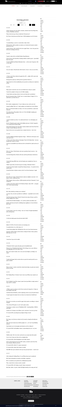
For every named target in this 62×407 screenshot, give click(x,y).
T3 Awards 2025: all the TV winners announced (16, 345)
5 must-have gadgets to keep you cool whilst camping (17, 92)
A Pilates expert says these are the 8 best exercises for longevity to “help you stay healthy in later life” (22, 289)
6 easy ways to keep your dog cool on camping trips (17, 337)
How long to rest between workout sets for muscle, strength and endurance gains (21, 320)
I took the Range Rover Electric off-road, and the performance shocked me (21, 154)
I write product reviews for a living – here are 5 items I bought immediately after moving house (22, 211)
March (41, 23)
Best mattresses (35, 386)
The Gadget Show (40, 5)
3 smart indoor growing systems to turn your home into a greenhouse (20, 94)
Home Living (30, 3)
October (41, 49)
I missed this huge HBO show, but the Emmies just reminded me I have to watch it (21, 161)
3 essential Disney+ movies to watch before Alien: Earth (17, 42)
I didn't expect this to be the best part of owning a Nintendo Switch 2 (20, 164)
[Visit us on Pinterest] (38, 1)
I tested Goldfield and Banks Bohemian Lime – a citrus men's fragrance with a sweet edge (22, 62)
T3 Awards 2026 (32, 5)
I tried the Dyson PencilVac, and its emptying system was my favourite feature (22, 292)
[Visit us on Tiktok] (44, 1)
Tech (22, 3)
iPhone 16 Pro (26, 381)
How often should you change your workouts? (16, 191)
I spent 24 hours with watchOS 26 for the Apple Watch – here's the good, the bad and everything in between (22, 49)
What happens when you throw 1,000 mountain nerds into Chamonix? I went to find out (22, 181)
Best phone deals (45, 381)
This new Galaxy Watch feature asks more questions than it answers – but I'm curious (21, 151)
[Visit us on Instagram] (41, 1)
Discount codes (45, 386)
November (42, 72)
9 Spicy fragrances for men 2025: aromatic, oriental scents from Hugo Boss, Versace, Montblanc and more (22, 31)
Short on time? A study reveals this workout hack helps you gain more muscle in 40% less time (22, 267)
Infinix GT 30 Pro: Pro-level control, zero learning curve (18, 225)
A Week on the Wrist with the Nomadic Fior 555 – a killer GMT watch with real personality (22, 76)
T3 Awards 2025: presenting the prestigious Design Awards (18, 312)
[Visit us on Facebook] (35, 1)
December (42, 52)
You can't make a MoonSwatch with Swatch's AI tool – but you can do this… (22, 69)
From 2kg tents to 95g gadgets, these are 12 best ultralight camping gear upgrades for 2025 (21, 112)
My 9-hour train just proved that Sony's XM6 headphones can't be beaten (21, 36)
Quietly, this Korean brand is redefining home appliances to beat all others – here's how (22, 203)
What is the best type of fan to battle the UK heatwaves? (18, 34)
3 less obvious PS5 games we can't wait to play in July (17, 304)
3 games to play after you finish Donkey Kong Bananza (17, 56)
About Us (36, 394)
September (42, 47)
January (41, 20)
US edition (21, 405)
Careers (40, 396)
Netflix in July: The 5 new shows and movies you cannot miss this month (21, 335)
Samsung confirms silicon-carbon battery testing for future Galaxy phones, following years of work (22, 232)
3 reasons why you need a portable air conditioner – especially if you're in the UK (22, 194)
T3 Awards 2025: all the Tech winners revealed (16, 347)
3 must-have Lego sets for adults (13, 239)
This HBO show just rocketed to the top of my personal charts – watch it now (22, 349)
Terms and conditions (42, 394)
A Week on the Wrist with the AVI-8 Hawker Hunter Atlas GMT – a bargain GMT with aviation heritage (22, 184)
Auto (37, 3)
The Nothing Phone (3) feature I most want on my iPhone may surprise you (22, 275)
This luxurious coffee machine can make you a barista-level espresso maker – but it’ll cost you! (22, 45)
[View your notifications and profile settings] (50, 1)
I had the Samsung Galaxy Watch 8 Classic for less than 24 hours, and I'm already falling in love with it (21, 197)
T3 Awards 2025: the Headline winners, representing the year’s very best (21, 328)
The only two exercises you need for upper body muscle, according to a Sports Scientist (22, 302)
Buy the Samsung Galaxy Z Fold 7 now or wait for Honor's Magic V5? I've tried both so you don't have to (22, 97)
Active (26, 3)
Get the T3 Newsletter (24, 5)
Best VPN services (27, 386)
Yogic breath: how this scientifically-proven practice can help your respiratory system (22, 82)
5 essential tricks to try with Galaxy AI (14, 227)
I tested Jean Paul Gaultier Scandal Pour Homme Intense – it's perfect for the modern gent (22, 167)
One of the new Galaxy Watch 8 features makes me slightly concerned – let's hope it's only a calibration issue (22, 177)
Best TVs (34, 383)
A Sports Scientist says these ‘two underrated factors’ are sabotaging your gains (21, 120)
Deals (17, 5)
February (41, 37)
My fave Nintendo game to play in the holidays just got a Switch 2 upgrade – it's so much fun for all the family (22, 123)
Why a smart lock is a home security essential (15, 363)
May (41, 26)
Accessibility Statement (20, 394)
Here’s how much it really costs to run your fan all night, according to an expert (21, 252)
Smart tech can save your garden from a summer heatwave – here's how (21, 130)
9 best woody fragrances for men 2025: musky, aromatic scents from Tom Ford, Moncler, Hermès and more (21, 342)
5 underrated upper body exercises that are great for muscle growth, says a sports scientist (22, 260)
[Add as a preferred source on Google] (31, 401)
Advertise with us (35, 396)
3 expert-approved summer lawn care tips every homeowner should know (21, 294)
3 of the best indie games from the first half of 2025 (17, 218)
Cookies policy (28, 396)
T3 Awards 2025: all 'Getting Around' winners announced (18, 365)
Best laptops (35, 381)
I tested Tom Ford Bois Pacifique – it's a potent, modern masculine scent (21, 200)
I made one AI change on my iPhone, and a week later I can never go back (21, 310)
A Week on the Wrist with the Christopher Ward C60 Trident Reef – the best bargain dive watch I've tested (22, 140)
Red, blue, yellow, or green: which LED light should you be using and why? (22, 367)
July (41, 29)
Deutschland (32, 376)
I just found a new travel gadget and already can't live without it (19, 326)
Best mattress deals (45, 383)
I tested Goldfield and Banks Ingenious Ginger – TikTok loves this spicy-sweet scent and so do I (22, 137)
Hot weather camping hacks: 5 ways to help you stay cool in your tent (20, 104)
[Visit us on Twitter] (36, 1)
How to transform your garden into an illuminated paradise (18, 360)
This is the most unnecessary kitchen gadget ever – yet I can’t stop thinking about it (22, 323)
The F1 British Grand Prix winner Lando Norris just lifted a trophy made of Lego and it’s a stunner (22, 282)
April (41, 40)
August (41, 46)
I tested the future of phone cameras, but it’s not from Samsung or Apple (21, 170)
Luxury (34, 3)
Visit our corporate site (40, 404)
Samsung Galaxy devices (28, 383)
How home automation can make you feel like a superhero (18, 358)
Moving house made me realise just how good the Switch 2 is (19, 79)
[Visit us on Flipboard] (42, 1)
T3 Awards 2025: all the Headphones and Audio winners (18, 339)
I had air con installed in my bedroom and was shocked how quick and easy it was (22, 144)
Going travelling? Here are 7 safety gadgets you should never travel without (22, 106)
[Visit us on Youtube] (39, 1)
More (40, 3)
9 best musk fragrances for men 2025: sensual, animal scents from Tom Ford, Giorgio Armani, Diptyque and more (22, 127)
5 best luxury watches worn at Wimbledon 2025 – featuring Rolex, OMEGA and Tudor (22, 307)
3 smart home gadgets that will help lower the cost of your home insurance (21, 229)
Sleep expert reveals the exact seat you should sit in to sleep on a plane (20, 89)
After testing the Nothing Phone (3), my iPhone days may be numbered (21, 356)
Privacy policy (23, 396)
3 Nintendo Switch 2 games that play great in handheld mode (19, 246)
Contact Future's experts (29, 394)
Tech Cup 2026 (47, 5)
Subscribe (53, 1)
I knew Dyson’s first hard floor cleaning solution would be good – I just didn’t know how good (22, 59)
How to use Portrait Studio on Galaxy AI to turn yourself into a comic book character (22, 109)
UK (27, 376)
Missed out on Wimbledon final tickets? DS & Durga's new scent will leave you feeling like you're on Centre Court (21, 248)
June (41, 43)
